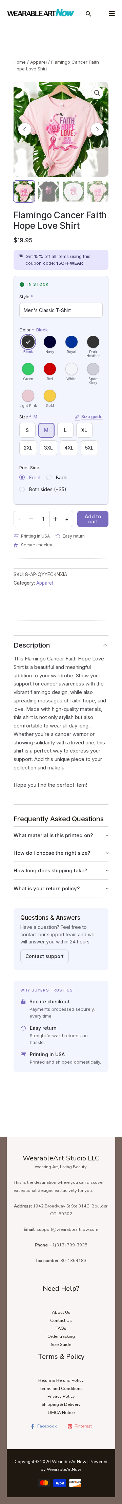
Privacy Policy (61, 1396)
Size (61, 416)
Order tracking (61, 1336)
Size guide (92, 416)
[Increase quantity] (55, 519)
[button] (97, 93)
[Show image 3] (73, 191)
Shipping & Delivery (61, 1404)
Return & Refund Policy (61, 1380)
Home (20, 62)
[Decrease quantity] (31, 519)
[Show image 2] (48, 191)
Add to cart (93, 519)
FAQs (61, 1328)
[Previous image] (24, 129)
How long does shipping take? (50, 870)
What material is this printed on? (53, 835)
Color (33, 329)
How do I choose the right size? (52, 853)
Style (26, 296)
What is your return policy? (47, 888)
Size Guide (61, 1345)
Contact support (44, 956)
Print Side (29, 467)
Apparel (38, 62)
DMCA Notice (61, 1413)
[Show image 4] (98, 191)
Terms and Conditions (61, 1389)
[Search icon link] (89, 15)
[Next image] (97, 129)
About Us (61, 1312)
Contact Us (61, 1320)
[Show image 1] (24, 191)
